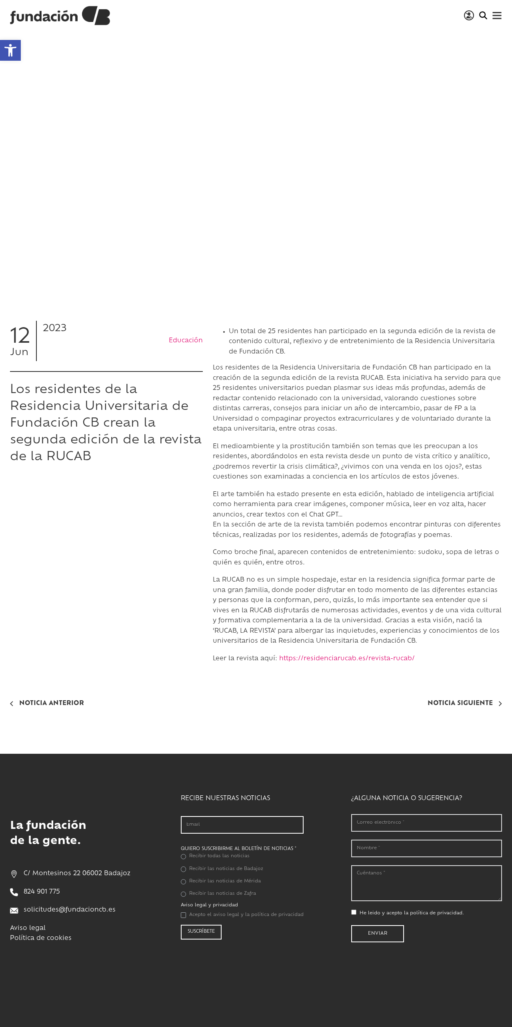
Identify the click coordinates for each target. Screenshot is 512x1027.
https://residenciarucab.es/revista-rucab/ (347, 659)
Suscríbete (201, 932)
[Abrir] (497, 15)
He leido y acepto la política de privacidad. (412, 913)
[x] (227, 964)
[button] (10, 50)
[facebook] (190, 964)
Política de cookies (41, 939)
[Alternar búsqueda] (483, 16)
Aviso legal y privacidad (209, 905)
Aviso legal (28, 929)
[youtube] (245, 964)
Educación (186, 341)
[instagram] (208, 964)
